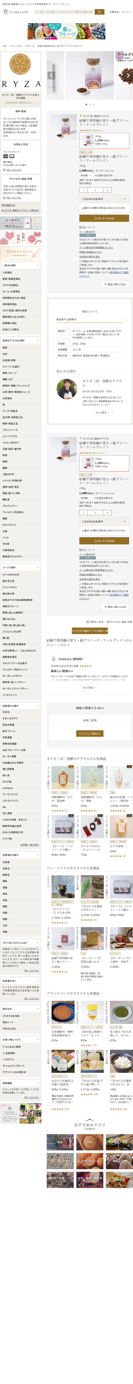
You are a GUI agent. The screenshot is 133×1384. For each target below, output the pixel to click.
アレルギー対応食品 (13, 512)
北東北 (6, 868)
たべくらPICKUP (11, 574)
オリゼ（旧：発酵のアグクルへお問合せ (20, 210)
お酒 (5, 531)
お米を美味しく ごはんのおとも (19, 650)
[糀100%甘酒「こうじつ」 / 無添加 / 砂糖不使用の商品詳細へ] (119, 789)
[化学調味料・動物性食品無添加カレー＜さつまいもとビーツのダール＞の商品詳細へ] (61, 1021)
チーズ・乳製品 (10, 410)
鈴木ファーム (9, 731)
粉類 (5, 461)
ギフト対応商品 (10, 285)
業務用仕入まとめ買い (14, 316)
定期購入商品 (10, 323)
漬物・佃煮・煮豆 (11, 486)
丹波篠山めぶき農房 (13, 762)
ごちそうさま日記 (11, 1015)
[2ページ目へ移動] (90, 104)
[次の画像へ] (128, 75)
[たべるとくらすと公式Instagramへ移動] (21, 1113)
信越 (5, 887)
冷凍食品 (7, 398)
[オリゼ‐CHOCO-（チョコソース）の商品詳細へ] (90, 835)
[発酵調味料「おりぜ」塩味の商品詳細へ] (90, 789)
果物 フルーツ (10, 372)
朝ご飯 (6, 637)
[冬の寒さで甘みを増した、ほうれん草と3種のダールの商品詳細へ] (119, 1021)
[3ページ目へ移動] (93, 104)
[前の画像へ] (51, 75)
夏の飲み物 (8, 593)
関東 (5, 881)
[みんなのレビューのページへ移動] (21, 252)
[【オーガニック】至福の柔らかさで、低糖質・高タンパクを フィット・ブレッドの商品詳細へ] (90, 955)
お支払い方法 (96, 621)
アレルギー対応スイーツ (15, 669)
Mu (4, 806)
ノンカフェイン (10, 694)
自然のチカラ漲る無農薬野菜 (17, 599)
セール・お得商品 (11, 291)
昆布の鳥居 (8, 724)
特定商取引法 (8, 205)
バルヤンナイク (10, 800)
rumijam (8, 788)
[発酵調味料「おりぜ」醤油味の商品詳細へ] (61, 789)
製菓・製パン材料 (11, 493)
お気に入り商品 (10, 329)
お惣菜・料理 (9, 360)
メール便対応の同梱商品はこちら (96, 247)
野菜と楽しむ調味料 (13, 612)
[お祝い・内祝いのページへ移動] (21, 238)
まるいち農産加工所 (13, 832)
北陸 (5, 900)
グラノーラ (30, 46)
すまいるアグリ (10, 718)
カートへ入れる (106, 218)
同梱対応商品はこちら (90, 252)
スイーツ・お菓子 (11, 366)
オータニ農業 (9, 756)
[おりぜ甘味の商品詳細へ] (119, 836)
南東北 (6, 874)
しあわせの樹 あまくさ (15, 819)
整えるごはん (9, 618)
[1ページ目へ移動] (86, 104)
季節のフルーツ (10, 606)
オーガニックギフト (12, 675)
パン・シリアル (16, 46)
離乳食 (6, 499)
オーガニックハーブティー (16, 688)
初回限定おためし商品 (14, 297)
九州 (5, 925)
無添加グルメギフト (12, 556)
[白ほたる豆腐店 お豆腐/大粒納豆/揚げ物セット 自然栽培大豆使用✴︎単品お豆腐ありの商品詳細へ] (61, 1080)
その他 (6, 543)
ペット (6, 537)
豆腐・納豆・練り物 (12, 448)
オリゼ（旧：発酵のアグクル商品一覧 (90, 630)
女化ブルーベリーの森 (14, 750)
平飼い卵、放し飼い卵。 (14, 625)
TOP (5, 46)
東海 (5, 893)
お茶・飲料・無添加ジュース (16, 391)
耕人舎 (6, 775)
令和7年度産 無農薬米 (14, 644)
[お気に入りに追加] (83, 136)
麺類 (5, 467)
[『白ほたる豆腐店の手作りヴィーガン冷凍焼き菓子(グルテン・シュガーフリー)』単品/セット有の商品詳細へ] (90, 898)
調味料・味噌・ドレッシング (16, 385)
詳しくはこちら (31, 970)
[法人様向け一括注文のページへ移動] (21, 223)
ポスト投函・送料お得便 (15, 310)
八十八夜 (7, 838)
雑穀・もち (8, 379)
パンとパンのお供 (12, 631)
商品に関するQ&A (117, 284)
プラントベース (10, 429)
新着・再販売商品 (11, 278)
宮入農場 (7, 813)
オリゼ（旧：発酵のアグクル (96, 116)
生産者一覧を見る (29, 844)
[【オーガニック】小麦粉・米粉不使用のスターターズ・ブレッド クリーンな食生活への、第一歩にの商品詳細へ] (119, 947)
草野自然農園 (10, 743)
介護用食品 (8, 550)
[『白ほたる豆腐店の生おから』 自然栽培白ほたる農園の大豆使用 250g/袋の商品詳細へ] (119, 1080)
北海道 (6, 862)
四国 (5, 919)
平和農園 (7, 737)
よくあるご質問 (13, 1046)
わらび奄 (7, 781)
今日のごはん (9, 1028)
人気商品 (7, 272)
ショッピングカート (15, 1065)
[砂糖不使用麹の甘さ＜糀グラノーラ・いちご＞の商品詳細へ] (61, 950)
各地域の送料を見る (89, 256)
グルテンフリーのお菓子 (15, 663)
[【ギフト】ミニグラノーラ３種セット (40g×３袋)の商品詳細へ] (61, 835)
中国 (5, 912)
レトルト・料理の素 (12, 480)
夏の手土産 (8, 580)
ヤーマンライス (10, 794)
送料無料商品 (10, 304)
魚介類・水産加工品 (13, 417)
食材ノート (8, 1022)
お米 (5, 353)
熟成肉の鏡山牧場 (12, 825)
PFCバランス (9, 524)
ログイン (126, 11)
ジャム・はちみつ (11, 442)
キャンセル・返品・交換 (121, 621)
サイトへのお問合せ (16, 1072)
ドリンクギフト (10, 587)
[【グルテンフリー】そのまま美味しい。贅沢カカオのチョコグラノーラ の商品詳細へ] (61, 900)
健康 (5, 518)
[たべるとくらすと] (15, 12)
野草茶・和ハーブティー (14, 682)
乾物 (5, 455)
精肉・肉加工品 (10, 423)
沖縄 (5, 931)
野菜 (5, 347)
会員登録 (114, 11)
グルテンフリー (10, 505)
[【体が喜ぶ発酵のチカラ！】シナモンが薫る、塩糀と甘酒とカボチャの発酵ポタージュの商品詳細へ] (90, 1024)
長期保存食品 (10, 656)
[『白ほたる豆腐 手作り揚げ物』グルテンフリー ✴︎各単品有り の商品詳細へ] (90, 1073)
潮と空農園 (8, 769)
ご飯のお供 (8, 474)
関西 (5, 906)
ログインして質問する (90, 733)
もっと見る (101, 412)
